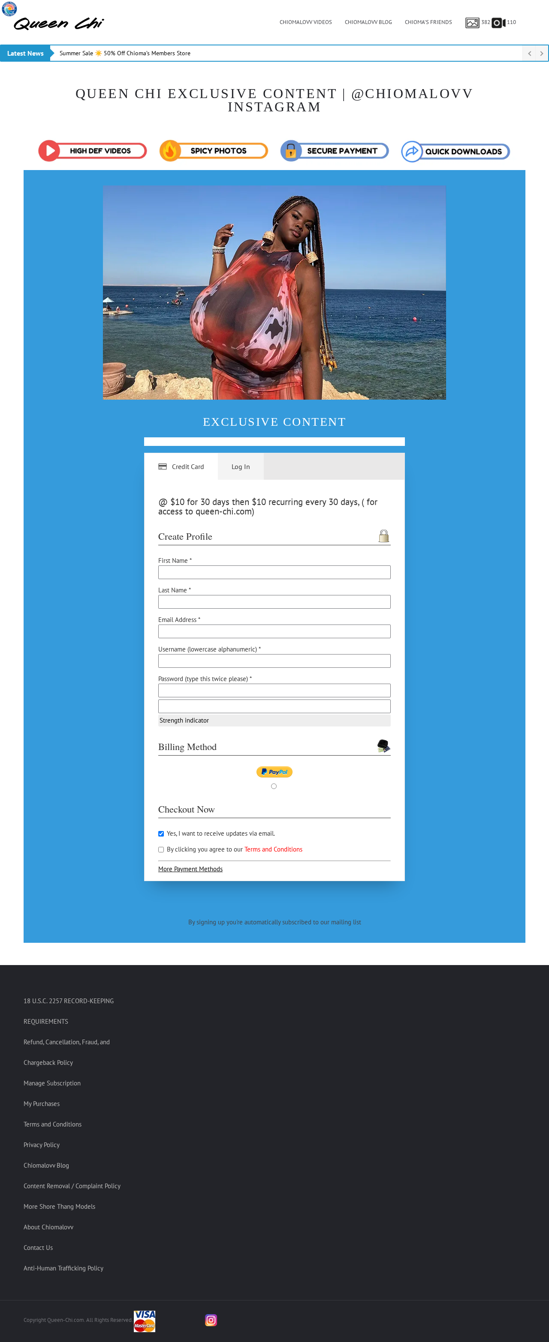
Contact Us (38, 1247)
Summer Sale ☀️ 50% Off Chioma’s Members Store (125, 53)
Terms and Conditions (273, 849)
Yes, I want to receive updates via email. (220, 833)
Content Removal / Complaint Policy (72, 1186)
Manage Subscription (52, 1083)
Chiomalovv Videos (306, 22)
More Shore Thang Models (59, 1206)
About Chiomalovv (48, 1227)
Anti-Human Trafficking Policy (63, 1268)
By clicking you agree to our (233, 849)
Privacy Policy (42, 1145)
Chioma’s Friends (428, 22)
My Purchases (42, 1104)
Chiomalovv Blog (368, 22)
